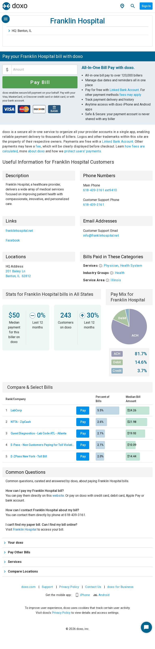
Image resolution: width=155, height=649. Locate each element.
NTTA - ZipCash (21, 421)
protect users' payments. (83, 151)
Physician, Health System (123, 266)
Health (120, 273)
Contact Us (93, 587)
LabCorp (16, 410)
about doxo (36, 151)
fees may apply (130, 95)
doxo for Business (120, 587)
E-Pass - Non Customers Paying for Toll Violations (43, 444)
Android (104, 595)
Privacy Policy (69, 587)
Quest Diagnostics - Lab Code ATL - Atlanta (38, 433)
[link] (116, 188)
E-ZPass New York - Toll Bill (29, 456)
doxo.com (28, 587)
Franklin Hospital (25, 529)
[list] (116, 195)
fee (38, 146)
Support (47, 587)
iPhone (85, 595)
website (58, 495)
